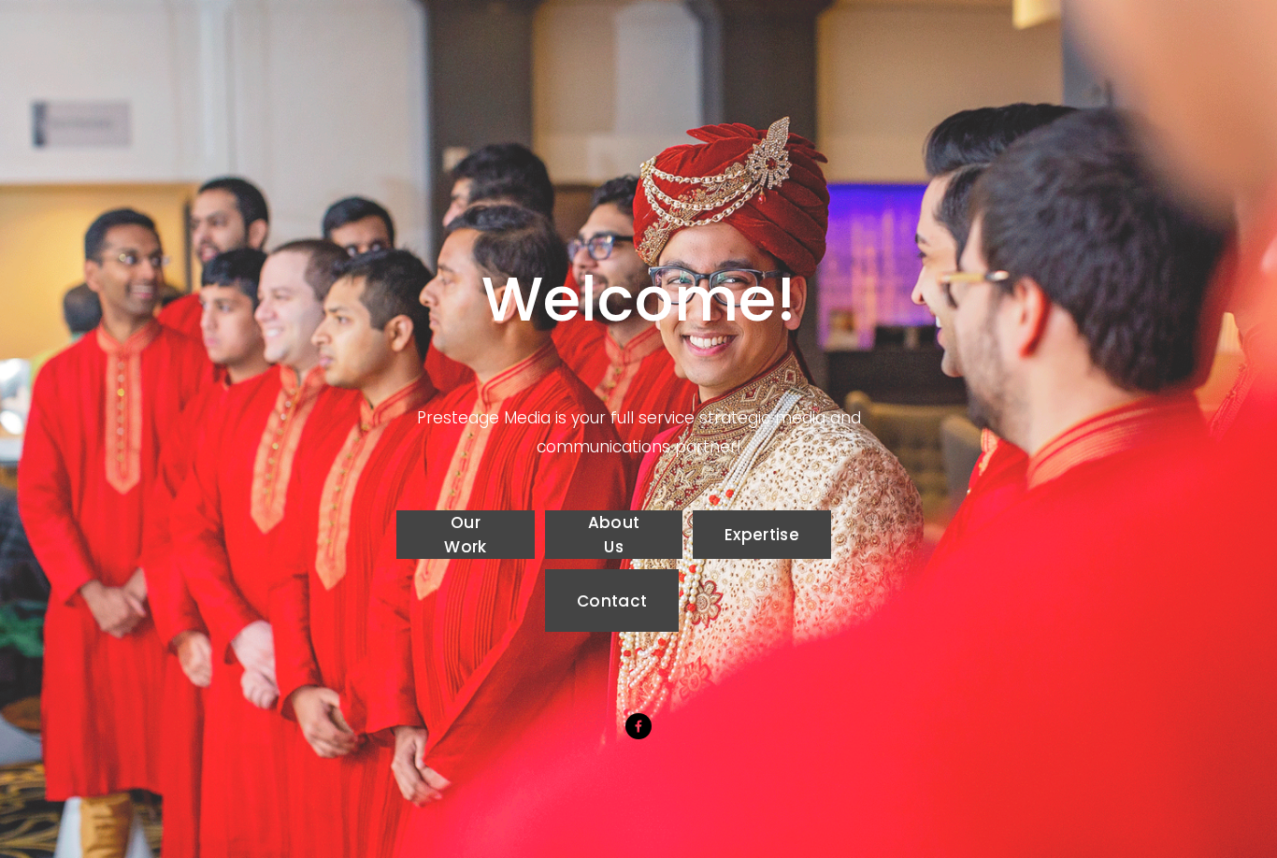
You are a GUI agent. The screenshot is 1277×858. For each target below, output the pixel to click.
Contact (612, 601)
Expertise (762, 534)
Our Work (465, 534)
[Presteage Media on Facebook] (638, 726)
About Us (614, 534)
